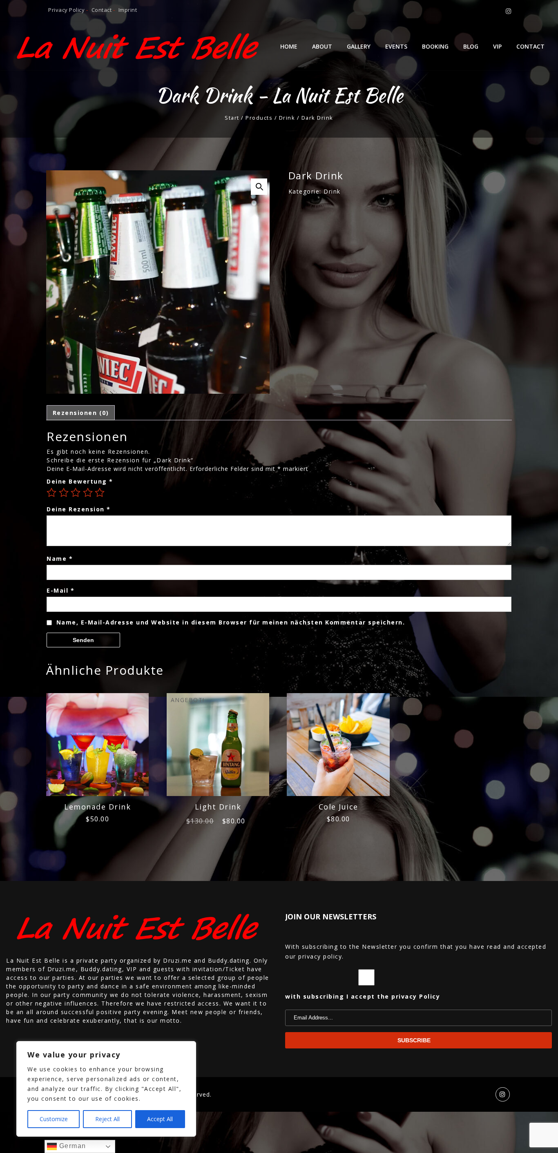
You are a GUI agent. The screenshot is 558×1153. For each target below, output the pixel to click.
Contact (102, 9)
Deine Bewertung (80, 481)
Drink (287, 117)
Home (288, 46)
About (322, 46)
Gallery (359, 46)
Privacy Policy (66, 9)
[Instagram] (509, 11)
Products (259, 117)
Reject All (107, 1119)
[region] (106, 1089)
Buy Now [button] (97, 754)
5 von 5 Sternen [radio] (100, 492)
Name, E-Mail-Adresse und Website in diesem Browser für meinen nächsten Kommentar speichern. (230, 622)
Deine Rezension (79, 509)
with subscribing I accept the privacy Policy (362, 996)
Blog (470, 46)
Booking (435, 46)
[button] (259, 186)
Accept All (160, 1119)
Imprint (127, 9)
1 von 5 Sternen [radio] (51, 492)
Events (396, 46)
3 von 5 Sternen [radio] (75, 492)
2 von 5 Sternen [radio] (64, 492)
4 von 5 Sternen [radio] (88, 492)
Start (232, 117)
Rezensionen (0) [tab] (81, 413)
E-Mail (60, 590)
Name (60, 558)
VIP (497, 46)
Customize (54, 1119)
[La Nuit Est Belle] (139, 46)
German (71, 1145)
